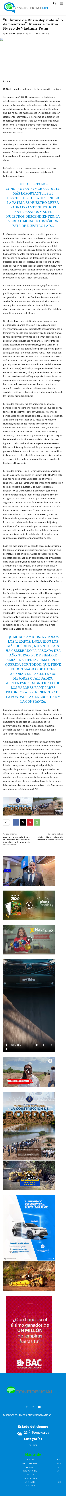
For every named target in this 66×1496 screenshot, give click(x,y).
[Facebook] (16, 822)
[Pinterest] (30, 822)
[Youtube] (39, 1407)
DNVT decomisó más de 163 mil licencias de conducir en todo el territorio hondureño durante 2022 (16, 841)
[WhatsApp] (37, 822)
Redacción (10, 33)
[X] (23, 822)
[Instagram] (33, 1407)
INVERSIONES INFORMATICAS (35, 1415)
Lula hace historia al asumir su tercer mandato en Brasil (50, 838)
